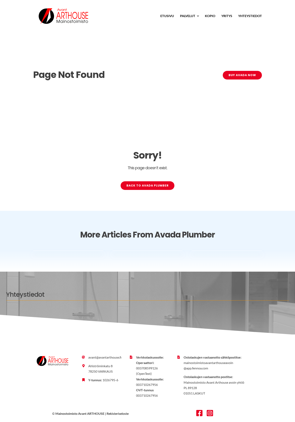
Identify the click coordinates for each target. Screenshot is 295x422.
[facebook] (199, 413)
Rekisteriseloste (118, 413)
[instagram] (210, 413)
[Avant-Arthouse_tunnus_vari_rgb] (63, 4)
